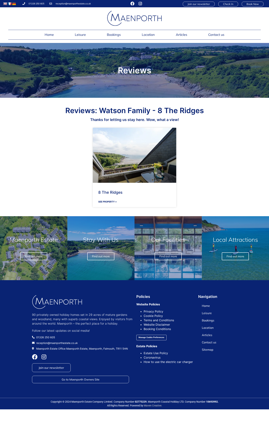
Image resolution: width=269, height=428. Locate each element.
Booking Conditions (157, 329)
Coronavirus (152, 357)
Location (148, 35)
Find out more (235, 256)
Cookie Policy (153, 316)
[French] (10, 4)
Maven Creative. (153, 405)
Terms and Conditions (159, 320)
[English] (5, 4)
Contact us (216, 35)
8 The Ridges (110, 192)
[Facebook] (132, 4)
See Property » (107, 201)
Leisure (80, 35)
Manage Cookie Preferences (151, 337)
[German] (14, 4)
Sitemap (207, 349)
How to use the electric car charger (168, 362)
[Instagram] (140, 4)
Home (49, 35)
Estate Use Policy (156, 353)
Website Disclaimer (157, 324)
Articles (181, 35)
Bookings (114, 35)
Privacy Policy (153, 311)
